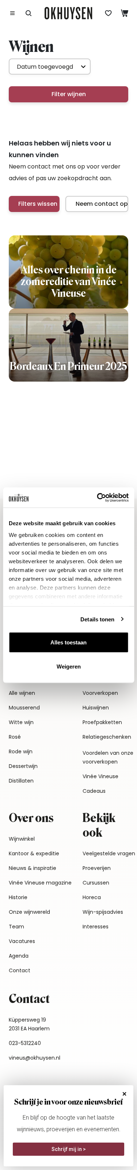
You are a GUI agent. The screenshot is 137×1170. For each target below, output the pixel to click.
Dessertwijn (23, 766)
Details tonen (97, 619)
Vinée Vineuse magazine (40, 882)
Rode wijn (21, 751)
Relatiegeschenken (107, 737)
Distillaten (21, 780)
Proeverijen (97, 868)
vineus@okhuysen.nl (34, 1057)
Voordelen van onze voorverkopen (108, 757)
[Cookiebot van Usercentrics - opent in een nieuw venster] (97, 497)
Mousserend (24, 707)
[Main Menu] (12, 13)
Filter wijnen (69, 94)
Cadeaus (94, 791)
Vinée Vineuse (100, 776)
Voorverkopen (100, 693)
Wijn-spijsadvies (103, 912)
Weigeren (69, 666)
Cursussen (96, 882)
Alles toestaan (68, 642)
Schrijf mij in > (69, 1149)
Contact (19, 970)
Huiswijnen (96, 707)
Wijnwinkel (22, 839)
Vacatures (22, 941)
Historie (18, 897)
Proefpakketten (102, 722)
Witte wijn (21, 722)
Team (16, 926)
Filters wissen (37, 204)
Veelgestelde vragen (109, 853)
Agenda (18, 955)
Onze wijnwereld (29, 912)
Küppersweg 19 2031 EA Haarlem (29, 1024)
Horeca (92, 897)
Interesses (96, 926)
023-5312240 (25, 1043)
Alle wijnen (22, 693)
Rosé (15, 737)
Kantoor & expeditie (34, 853)
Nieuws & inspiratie (32, 868)
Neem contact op (102, 204)
